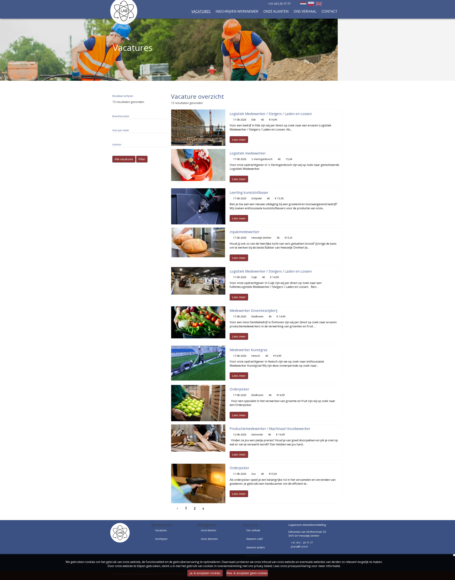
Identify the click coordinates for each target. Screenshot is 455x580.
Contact (329, 11)
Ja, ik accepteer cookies (205, 573)
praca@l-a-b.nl (299, 546)
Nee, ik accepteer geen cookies (247, 573)
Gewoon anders (255, 547)
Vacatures (200, 11)
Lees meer (239, 140)
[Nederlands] (303, 3)
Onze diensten (209, 539)
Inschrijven (161, 539)
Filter (141, 159)
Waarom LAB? (254, 539)
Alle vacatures (124, 159)
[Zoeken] (335, 4)
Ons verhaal (305, 11)
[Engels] (318, 3)
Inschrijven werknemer (237, 11)
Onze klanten (275, 11)
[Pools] (311, 3)
